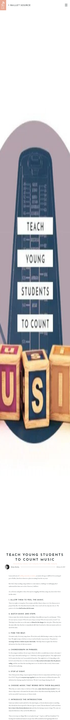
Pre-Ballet (48, 563)
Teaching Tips (54, 563)
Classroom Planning (17, 563)
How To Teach (42, 563)
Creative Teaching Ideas (33, 563)
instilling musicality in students (27, 576)
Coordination (25, 563)
